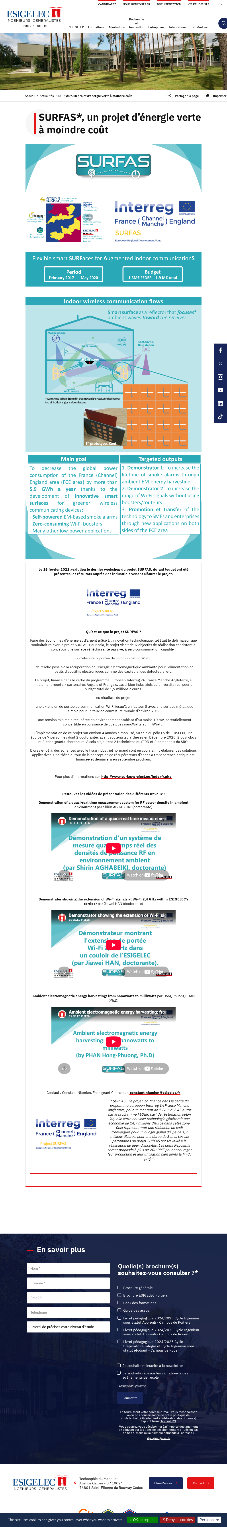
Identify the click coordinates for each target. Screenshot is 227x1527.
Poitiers (41, 26)
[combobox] (68, 1326)
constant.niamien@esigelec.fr (155, 1092)
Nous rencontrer (136, 4)
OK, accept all (143, 1519)
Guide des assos (136, 1310)
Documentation (169, 4)
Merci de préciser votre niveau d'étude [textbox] (63, 1327)
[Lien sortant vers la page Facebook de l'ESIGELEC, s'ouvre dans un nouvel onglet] (220, 350)
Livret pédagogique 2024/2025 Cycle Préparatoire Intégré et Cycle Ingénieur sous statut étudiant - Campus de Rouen (159, 1346)
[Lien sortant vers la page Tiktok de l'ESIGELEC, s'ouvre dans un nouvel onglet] (220, 416)
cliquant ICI (168, 1421)
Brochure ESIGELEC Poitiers (145, 1295)
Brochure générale (138, 1288)
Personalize (209, 1519)
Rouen (27, 26)
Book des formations (139, 1303)
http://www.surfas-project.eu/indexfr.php (136, 776)
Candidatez (107, 4)
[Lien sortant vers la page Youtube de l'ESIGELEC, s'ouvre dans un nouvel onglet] (220, 390)
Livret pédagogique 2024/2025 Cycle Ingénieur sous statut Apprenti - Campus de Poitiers (161, 1320)
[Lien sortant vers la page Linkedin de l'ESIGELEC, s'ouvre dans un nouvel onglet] (220, 403)
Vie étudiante (198, 4)
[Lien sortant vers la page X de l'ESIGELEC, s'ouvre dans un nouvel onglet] (220, 363)
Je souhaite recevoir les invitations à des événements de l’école (155, 1375)
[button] (76, 27)
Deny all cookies (179, 1519)
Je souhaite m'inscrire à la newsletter (153, 1366)
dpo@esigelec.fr (158, 1438)
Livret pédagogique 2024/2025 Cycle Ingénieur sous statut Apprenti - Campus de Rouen (161, 1332)
